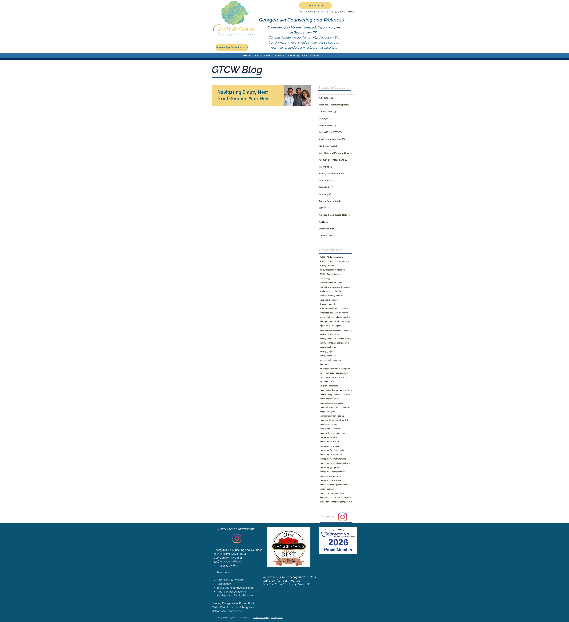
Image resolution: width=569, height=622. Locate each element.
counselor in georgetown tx (331, 480)
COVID (322, 274)
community (345, 407)
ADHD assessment (335, 257)
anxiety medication (328, 347)
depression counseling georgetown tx (336, 502)
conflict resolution (328, 416)
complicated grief (327, 411)
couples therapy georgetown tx (333, 493)
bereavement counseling (330, 360)
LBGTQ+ (337, 291)
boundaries (324, 364)
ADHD (322, 257)
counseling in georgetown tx (332, 471)
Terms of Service (260, 618)
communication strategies (331, 403)
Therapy (344, 308)
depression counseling (341, 497)
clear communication (329, 390)
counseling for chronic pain (332, 450)
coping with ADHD (340, 420)
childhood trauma (327, 381)
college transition (342, 394)
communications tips (329, 407)
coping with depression (330, 429)
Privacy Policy (277, 618)
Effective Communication (331, 282)
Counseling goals (334, 274)
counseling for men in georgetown (335, 463)
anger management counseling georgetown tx (336, 330)
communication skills (329, 398)
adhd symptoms (326, 321)
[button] (263, 55)
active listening (341, 313)
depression (324, 497)
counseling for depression (331, 454)
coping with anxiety (328, 424)
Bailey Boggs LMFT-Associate (332, 270)
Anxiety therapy (327, 265)
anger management (334, 325)
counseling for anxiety (329, 441)
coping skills (325, 420)
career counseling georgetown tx (334, 373)
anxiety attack (334, 334)
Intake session (326, 291)
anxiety (323, 334)
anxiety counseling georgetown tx (334, 343)
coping (341, 416)
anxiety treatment (327, 355)
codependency (326, 394)
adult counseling (342, 321)
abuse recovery (326, 313)
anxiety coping (326, 338)
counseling (340, 433)
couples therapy (327, 489)
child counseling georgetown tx (333, 377)
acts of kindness (327, 317)
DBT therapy (325, 278)
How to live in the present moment (335, 287)
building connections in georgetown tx (336, 368)
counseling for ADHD (329, 437)
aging (322, 325)
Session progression (328, 304)
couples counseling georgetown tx (335, 484)
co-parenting (346, 390)
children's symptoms (329, 386)
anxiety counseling (342, 338)
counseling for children (330, 446)
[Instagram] (342, 517)
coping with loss (327, 433)
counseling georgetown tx (331, 467)
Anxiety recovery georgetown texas (335, 261)
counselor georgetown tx (330, 476)
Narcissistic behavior (329, 300)
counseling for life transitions (333, 459)
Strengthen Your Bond (329, 308)
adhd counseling (343, 317)
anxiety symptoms (327, 351)
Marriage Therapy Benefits (331, 295)
